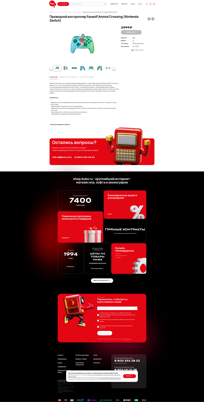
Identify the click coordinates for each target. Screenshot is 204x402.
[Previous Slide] (50, 68)
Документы (97, 359)
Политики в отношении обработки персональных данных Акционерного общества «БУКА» (117, 315)
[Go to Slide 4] (83, 68)
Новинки (124, 4)
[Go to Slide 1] (57, 68)
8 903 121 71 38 (125, 369)
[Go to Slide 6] (100, 68)
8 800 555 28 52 (127, 360)
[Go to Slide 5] (91, 68)
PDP (134, 38)
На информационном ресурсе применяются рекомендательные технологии (65, 391)
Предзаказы (62, 359)
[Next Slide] (113, 68)
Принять (128, 376)
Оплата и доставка (97, 268)
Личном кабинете (126, 339)
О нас (140, 4)
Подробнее (65, 238)
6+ (133, 40)
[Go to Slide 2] (66, 68)
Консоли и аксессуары (66, 12)
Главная (52, 12)
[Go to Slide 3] (74, 68)
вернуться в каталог (101, 280)
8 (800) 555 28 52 (84, 157)
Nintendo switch (77, 12)
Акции (133, 4)
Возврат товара (81, 359)
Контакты (96, 363)
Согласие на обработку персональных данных (109, 377)
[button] (82, 44)
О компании (70, 266)
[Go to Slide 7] (108, 68)
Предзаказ (114, 4)
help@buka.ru (62, 157)
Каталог (57, 12)
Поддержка (62, 367)
